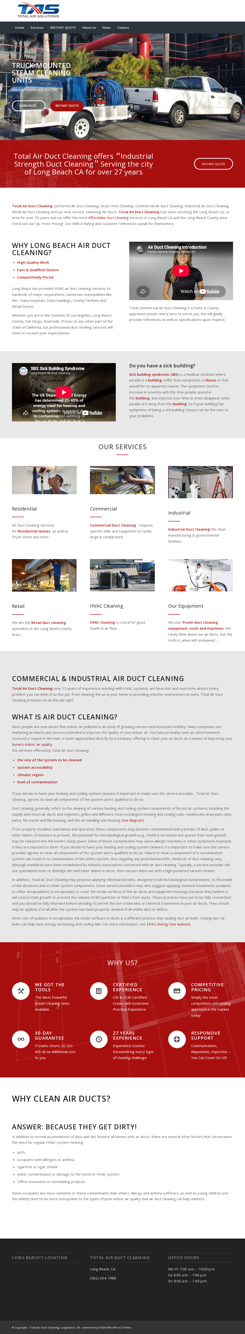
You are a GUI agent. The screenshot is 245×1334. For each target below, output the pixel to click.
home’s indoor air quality (32, 744)
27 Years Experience (127, 1035)
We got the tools (50, 986)
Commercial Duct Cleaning (113, 525)
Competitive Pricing (207, 986)
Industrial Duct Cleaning (189, 529)
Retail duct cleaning (48, 622)
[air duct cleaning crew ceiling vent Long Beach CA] (44, 480)
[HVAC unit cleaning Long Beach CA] (122, 575)
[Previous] (4, 82)
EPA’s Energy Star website (169, 924)
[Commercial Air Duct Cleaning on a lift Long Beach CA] (122, 480)
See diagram (132, 820)
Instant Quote (67, 106)
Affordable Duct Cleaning (108, 217)
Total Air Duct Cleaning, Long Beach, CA (55, 1327)
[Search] (230, 28)
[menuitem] (19, 28)
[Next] (241, 82)
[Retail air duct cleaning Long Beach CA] (44, 575)
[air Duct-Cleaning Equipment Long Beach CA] (200, 575)
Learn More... (29, 106)
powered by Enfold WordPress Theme (106, 1327)
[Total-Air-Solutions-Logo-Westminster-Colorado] (37, 11)
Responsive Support (206, 1035)
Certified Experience (127, 986)
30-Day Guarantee (49, 1035)
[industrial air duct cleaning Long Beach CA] (200, 482)
